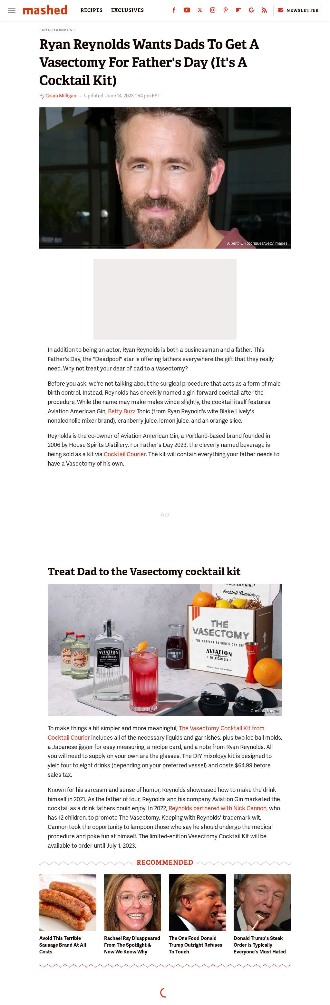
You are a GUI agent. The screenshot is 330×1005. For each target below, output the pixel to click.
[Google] (251, 11)
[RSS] (264, 11)
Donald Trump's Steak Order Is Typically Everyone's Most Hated (260, 945)
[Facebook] (174, 11)
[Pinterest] (225, 11)
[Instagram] (213, 11)
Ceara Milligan (60, 96)
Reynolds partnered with (200, 808)
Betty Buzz (121, 411)
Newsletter (302, 10)
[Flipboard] (238, 11)
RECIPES (92, 10)
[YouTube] (187, 11)
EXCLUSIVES (127, 10)
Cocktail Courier (125, 454)
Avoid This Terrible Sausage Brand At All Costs (62, 945)
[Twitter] (200, 11)
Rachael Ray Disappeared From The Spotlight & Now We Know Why (132, 945)
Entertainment (57, 30)
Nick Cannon (250, 808)
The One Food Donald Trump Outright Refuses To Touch (195, 945)
